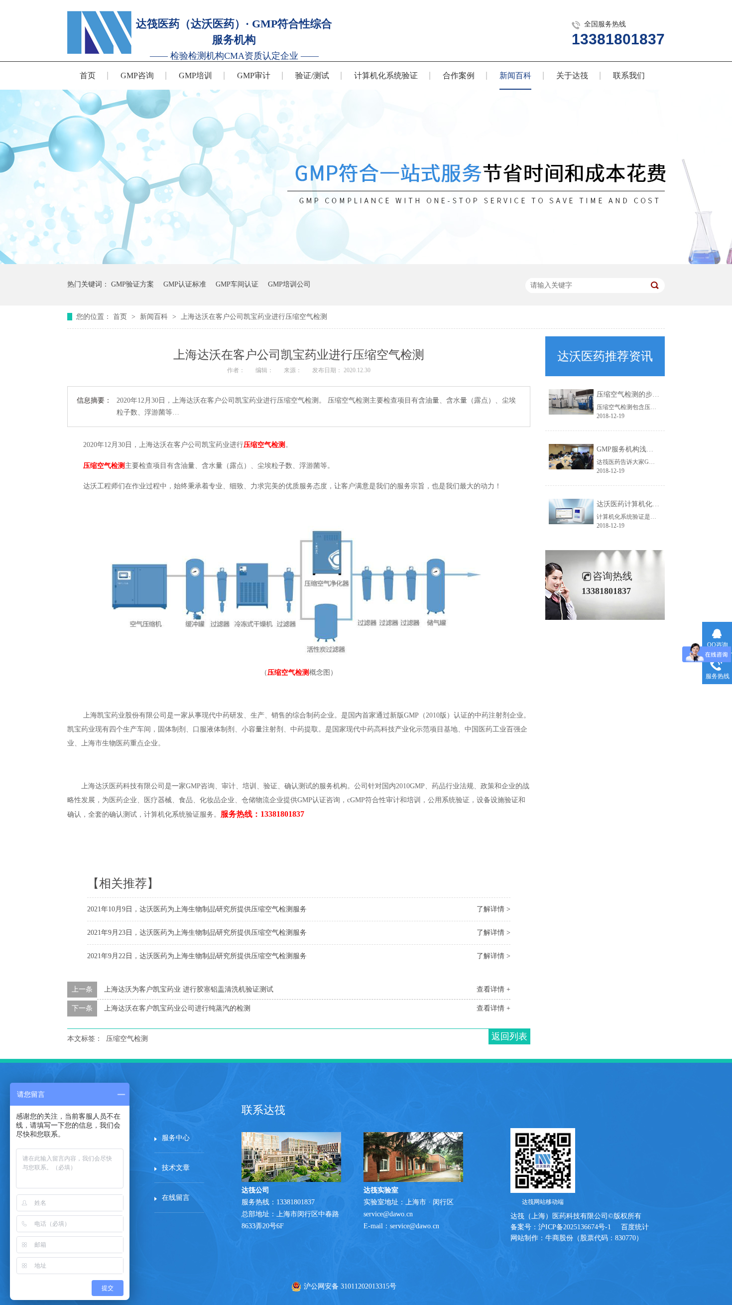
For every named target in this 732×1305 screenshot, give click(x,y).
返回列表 (509, 1036)
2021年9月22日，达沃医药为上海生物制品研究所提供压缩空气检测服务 (197, 956)
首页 (88, 75)
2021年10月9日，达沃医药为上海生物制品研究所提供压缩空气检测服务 (197, 909)
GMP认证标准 (184, 284)
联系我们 (629, 75)
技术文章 (176, 1167)
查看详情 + (493, 989)
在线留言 (176, 1197)
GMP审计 (253, 75)
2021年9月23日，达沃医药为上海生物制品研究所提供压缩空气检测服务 (197, 932)
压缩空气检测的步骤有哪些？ (642, 394)
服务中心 (176, 1138)
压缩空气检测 (264, 444)
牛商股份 (559, 1238)
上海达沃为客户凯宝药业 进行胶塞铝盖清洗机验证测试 (188, 989)
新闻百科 (515, 75)
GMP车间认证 (237, 284)
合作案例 (459, 75)
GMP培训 (195, 75)
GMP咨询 (137, 75)
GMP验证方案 (132, 284)
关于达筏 (572, 75)
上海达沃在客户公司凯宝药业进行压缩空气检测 (254, 316)
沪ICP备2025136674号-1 (574, 1227)
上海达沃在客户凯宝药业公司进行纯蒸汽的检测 (177, 1008)
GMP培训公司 (289, 284)
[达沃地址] (413, 1179)
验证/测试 (312, 75)
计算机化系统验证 (386, 75)
